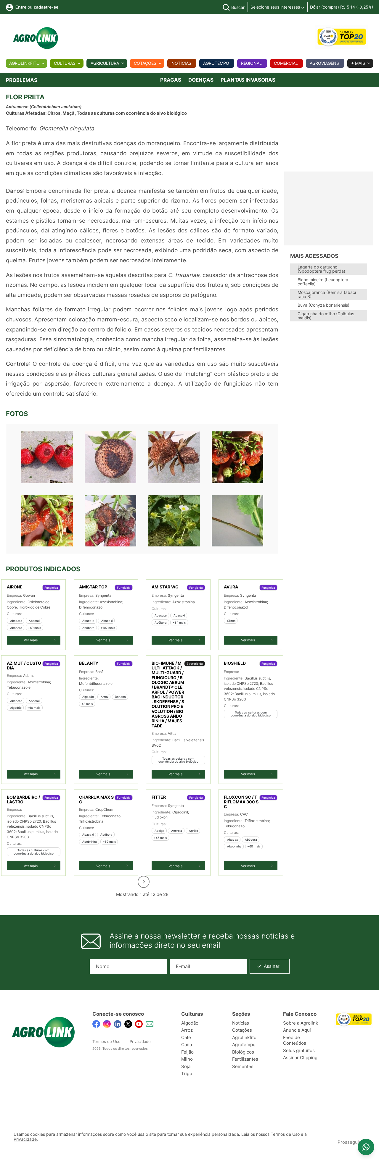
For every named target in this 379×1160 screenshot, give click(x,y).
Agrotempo (216, 63)
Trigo (186, 1073)
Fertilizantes (245, 1059)
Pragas (170, 80)
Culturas (65, 63)
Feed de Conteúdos (294, 1040)
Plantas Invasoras (248, 80)
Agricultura (105, 63)
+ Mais (358, 63)
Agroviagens (324, 63)
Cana (186, 1044)
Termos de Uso (106, 1041)
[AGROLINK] (35, 38)
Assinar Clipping (300, 1057)
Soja (185, 1066)
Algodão (189, 1023)
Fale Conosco (300, 1014)
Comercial (286, 63)
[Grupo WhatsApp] (366, 1147)
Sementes (242, 1066)
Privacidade (140, 1041)
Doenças (200, 80)
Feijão (187, 1052)
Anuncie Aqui (297, 1030)
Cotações (145, 63)
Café (186, 1037)
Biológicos (243, 1052)
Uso (296, 1134)
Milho (187, 1059)
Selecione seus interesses (275, 6)
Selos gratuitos (299, 1050)
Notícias (181, 63)
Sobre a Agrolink (300, 1023)
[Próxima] (144, 882)
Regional (251, 63)
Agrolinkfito (24, 63)
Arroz (187, 1030)
